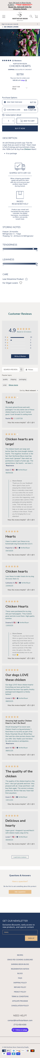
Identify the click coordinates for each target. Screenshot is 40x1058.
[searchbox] (10, 369)
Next (38, 43)
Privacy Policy (20, 992)
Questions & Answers (20, 875)
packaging (22, 379)
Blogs (20, 973)
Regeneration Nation (20, 969)
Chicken (27, 149)
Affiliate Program (20, 1001)
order (5, 385)
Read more (10, 466)
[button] (3, 16)
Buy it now (20, 128)
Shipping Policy (20, 983)
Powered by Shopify (22, 1047)
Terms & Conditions (20, 996)
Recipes (20, 955)
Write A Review (20, 356)
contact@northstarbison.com (20, 1020)
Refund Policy (20, 987)
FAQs (20, 978)
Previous (2, 43)
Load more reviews (20, 857)
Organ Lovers (11, 27)
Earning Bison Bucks (20, 964)
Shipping (11, 69)
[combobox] (29, 391)
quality (5, 379)
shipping (13, 379)
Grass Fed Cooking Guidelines (20, 959)
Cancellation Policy (20, 1005)
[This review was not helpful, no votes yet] (32, 422)
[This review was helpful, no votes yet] (28, 422)
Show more (13, 385)
